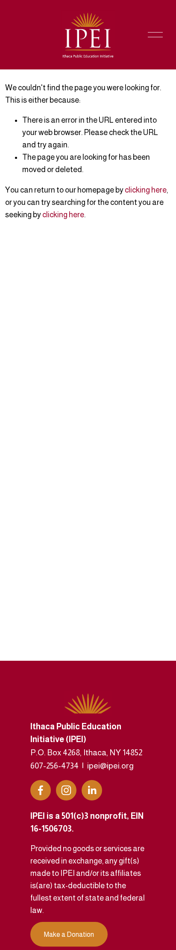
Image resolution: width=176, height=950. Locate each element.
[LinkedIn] (92, 790)
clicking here (146, 190)
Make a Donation (69, 934)
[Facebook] (40, 790)
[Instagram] (66, 790)
